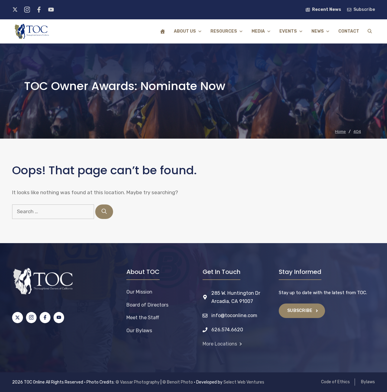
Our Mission (139, 292)
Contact (348, 31)
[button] (370, 31)
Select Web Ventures (243, 382)
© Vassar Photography (137, 382)
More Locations (220, 344)
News (317, 31)
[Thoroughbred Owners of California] (31, 31)
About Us (185, 31)
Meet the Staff (142, 317)
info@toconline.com (234, 315)
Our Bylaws (139, 330)
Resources (223, 31)
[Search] (104, 211)
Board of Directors (147, 305)
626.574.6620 (227, 330)
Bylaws (368, 381)
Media (258, 31)
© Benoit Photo (177, 382)
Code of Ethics (335, 381)
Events (288, 31)
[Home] (162, 31)
